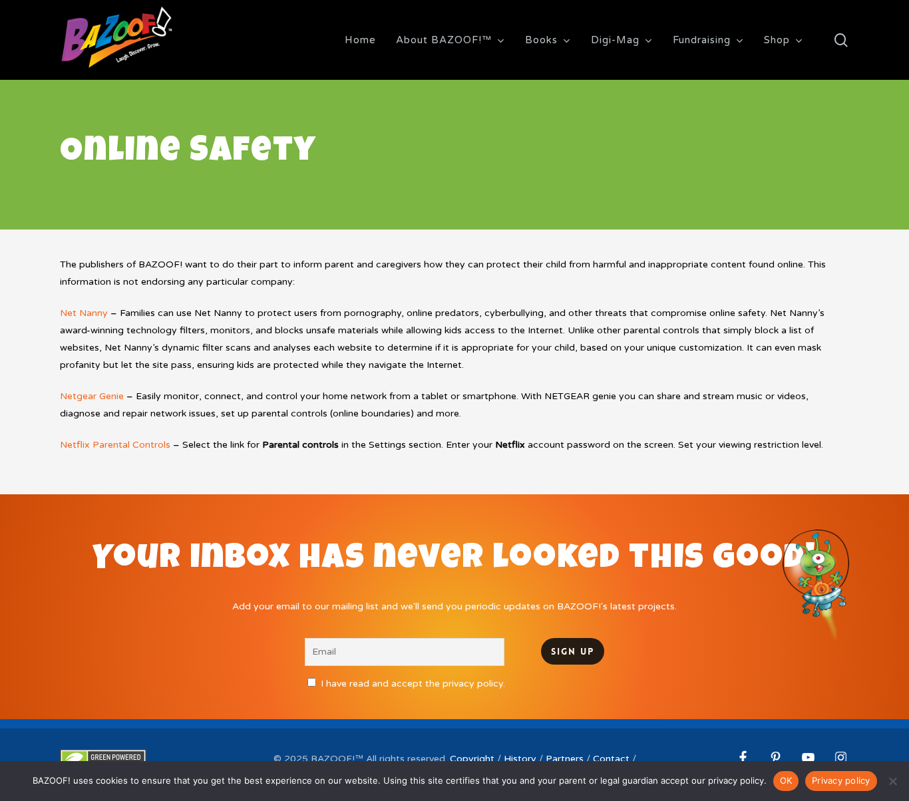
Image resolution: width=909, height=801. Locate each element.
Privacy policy (841, 780)
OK (786, 780)
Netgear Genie (92, 396)
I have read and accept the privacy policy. (413, 683)
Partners (565, 758)
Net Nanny (84, 313)
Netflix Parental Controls (115, 444)
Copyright (472, 758)
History (520, 758)
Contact (611, 758)
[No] (892, 781)
